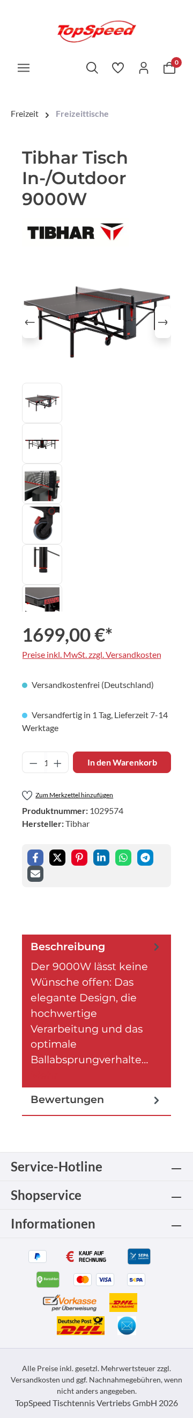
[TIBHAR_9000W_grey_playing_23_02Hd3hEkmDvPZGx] (96, 322)
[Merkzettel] (118, 67)
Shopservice (46, 1195)
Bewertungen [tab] (67, 1099)
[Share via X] (57, 858)
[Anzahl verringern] (33, 762)
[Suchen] (92, 67)
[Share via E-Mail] (35, 874)
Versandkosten (35, 1379)
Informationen (53, 1223)
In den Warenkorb (122, 762)
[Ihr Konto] (144, 67)
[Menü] (23, 67)
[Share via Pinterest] (79, 858)
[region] (96, 437)
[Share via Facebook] (35, 858)
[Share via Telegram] (145, 858)
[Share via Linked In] (101, 858)
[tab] (96, 1011)
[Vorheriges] (30, 322)
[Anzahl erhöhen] (58, 762)
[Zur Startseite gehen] (96, 30)
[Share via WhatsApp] (123, 858)
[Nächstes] (163, 322)
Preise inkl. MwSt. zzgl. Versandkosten (91, 654)
